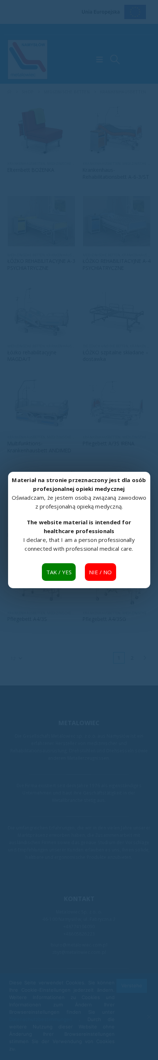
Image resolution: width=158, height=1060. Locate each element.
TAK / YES (59, 572)
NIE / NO (100, 572)
